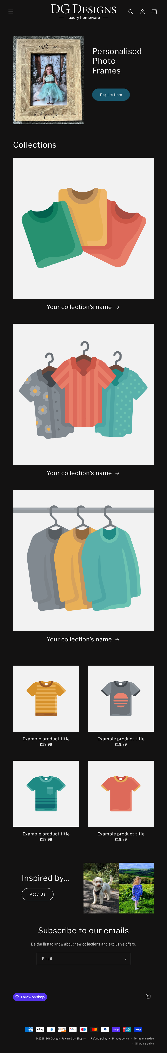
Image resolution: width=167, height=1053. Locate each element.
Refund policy (99, 1038)
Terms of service (144, 1038)
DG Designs (53, 1038)
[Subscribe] (124, 959)
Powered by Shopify (74, 1038)
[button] (11, 12)
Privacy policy (120, 1038)
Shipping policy (144, 1043)
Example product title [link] (46, 738)
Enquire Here (111, 94)
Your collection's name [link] (80, 306)
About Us (37, 894)
